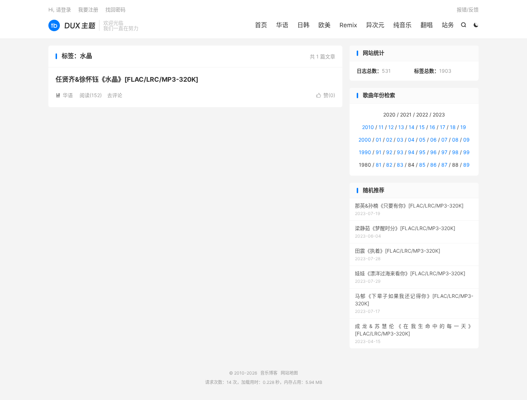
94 (411, 152)
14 (411, 127)
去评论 (114, 95)
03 (400, 140)
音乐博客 (71, 25)
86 (433, 165)
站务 (448, 25)
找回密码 (115, 9)
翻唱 (427, 25)
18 (453, 127)
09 (466, 140)
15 (422, 127)
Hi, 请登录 (59, 9)
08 (455, 140)
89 (466, 165)
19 (463, 127)
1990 (365, 152)
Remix (348, 25)
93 (400, 152)
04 (411, 140)
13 (401, 127)
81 (378, 165)
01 (378, 140)
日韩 (303, 25)
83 (400, 165)
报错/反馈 (468, 9)
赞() (325, 95)
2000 (365, 140)
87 (444, 165)
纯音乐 (402, 25)
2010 (368, 127)
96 (433, 152)
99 (466, 152)
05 (422, 140)
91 (378, 152)
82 (389, 165)
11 (381, 127)
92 (389, 152)
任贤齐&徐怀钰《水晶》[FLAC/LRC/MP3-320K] (127, 79)
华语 (282, 25)
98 (455, 152)
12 (391, 127)
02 (389, 140)
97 (444, 152)
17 (442, 127)
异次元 (375, 25)
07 (444, 140)
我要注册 (88, 9)
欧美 (324, 25)
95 (422, 152)
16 (432, 127)
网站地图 (289, 373)
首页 (261, 25)
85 (422, 165)
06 (433, 140)
